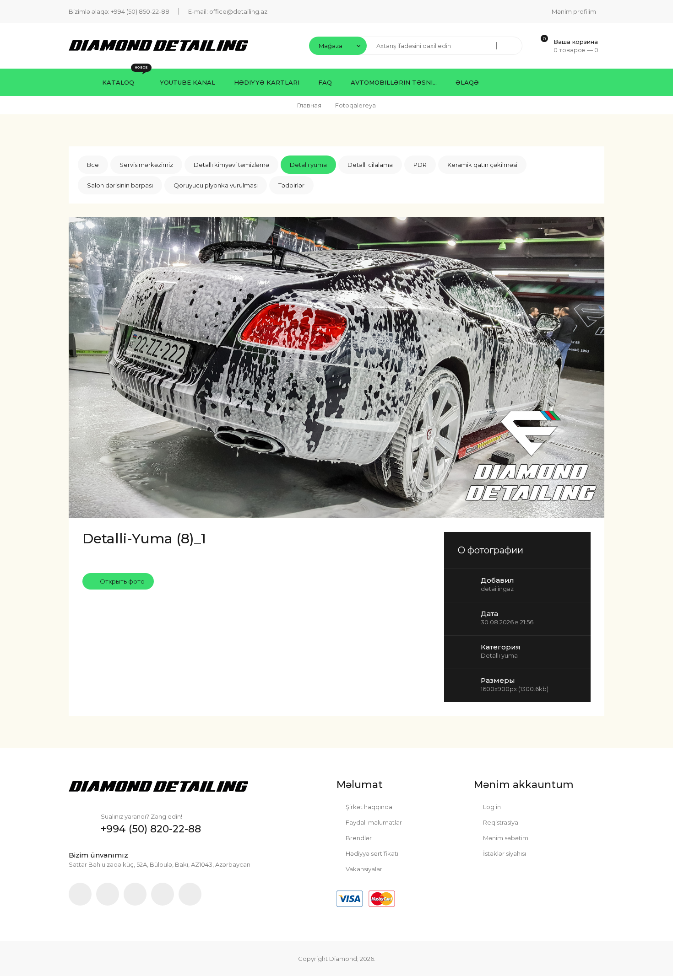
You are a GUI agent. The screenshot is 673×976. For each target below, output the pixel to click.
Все (93, 164)
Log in (491, 806)
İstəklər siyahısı (504, 853)
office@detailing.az (238, 11)
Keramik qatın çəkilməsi (482, 164)
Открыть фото (121, 581)
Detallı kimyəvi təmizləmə (231, 164)
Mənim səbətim (505, 838)
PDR (420, 164)
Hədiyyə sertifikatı (371, 853)
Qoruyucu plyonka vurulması (216, 185)
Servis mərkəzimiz (146, 164)
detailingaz (497, 588)
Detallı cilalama (370, 164)
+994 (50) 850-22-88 (140, 11)
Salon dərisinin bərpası (120, 185)
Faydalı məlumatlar (373, 822)
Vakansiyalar (363, 869)
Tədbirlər (291, 185)
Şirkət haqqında (368, 806)
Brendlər (358, 838)
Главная (309, 105)
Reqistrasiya (500, 822)
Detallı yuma (308, 164)
